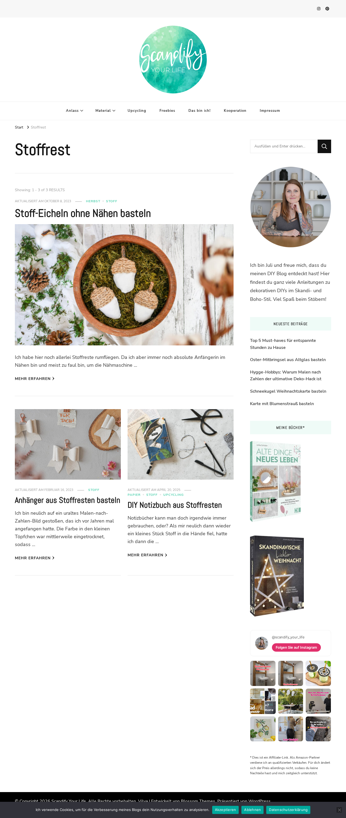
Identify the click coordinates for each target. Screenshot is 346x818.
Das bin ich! (199, 110)
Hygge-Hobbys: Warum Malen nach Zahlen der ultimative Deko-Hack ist (285, 375)
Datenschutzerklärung (288, 809)
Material (103, 110)
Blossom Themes (198, 801)
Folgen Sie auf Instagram (296, 647)
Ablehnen (252, 809)
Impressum (270, 110)
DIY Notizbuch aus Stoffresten (175, 505)
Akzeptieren (225, 809)
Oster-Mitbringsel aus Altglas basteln (288, 360)
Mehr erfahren (33, 378)
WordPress (259, 801)
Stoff (111, 201)
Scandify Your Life (68, 801)
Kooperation (235, 110)
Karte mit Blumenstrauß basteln (282, 404)
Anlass (72, 110)
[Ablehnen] (339, 810)
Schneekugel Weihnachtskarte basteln (288, 391)
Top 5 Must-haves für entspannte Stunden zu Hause (283, 344)
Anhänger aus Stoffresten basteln (67, 500)
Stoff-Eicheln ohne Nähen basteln (83, 213)
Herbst (93, 201)
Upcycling (137, 110)
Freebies (167, 110)
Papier (134, 495)
